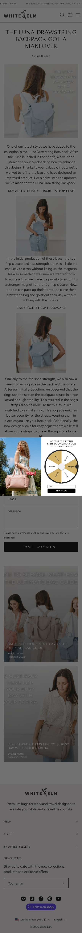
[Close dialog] (2, 439)
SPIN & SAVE (61, 491)
